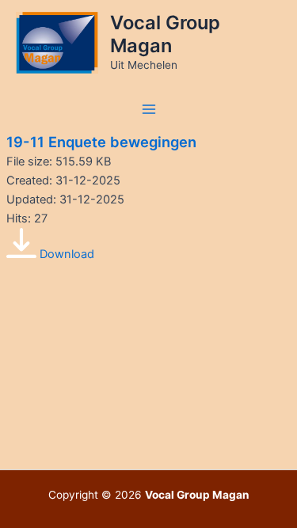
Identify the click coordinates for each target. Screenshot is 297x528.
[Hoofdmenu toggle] (149, 109)
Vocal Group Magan (165, 33)
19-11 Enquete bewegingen (101, 141)
